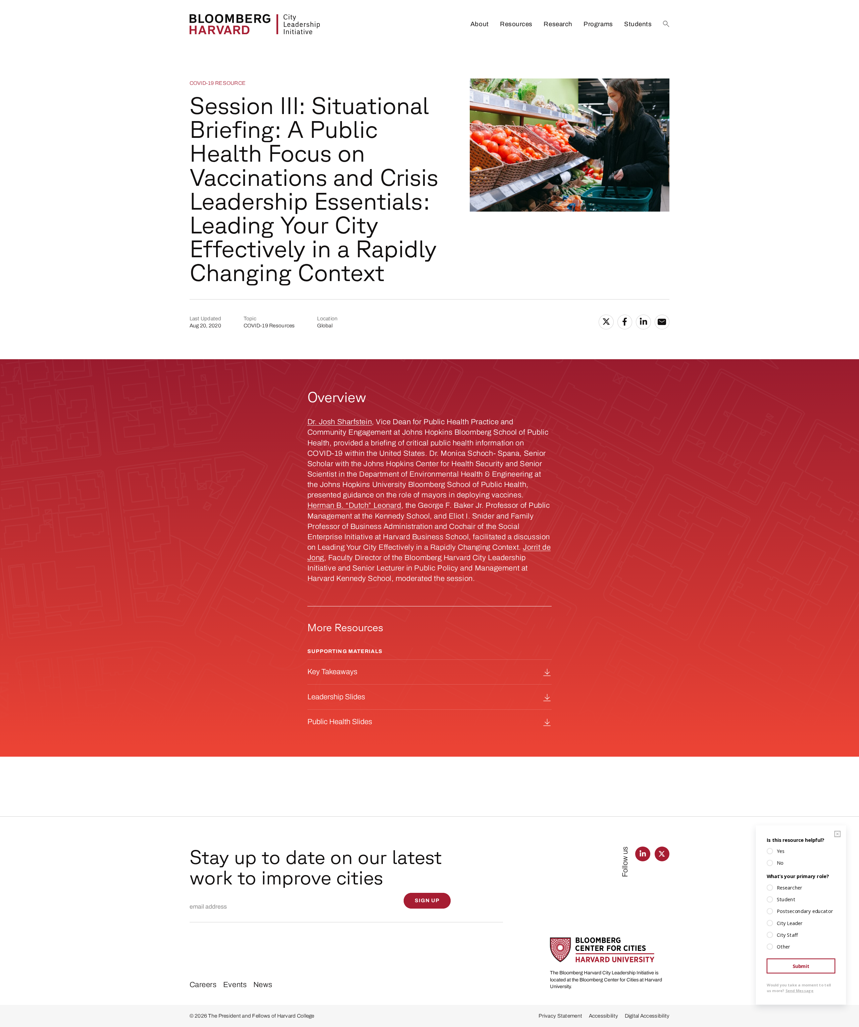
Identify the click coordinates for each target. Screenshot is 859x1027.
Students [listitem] (638, 24)
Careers (203, 984)
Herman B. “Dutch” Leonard (354, 505)
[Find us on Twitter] (662, 854)
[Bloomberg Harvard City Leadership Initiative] (255, 24)
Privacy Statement (560, 1016)
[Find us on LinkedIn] (642, 854)
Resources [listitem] (516, 24)
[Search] (666, 24)
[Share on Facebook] (625, 322)
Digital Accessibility (647, 1016)
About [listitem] (479, 24)
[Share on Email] (662, 322)
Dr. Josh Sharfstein (339, 422)
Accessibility (603, 1016)
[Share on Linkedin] (643, 322)
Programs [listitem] (598, 24)
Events (235, 984)
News (262, 984)
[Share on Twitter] (606, 322)
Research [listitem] (558, 24)
